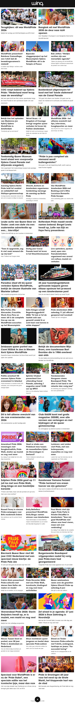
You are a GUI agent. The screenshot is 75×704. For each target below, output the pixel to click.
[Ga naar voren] (37, 4)
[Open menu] (37, 699)
